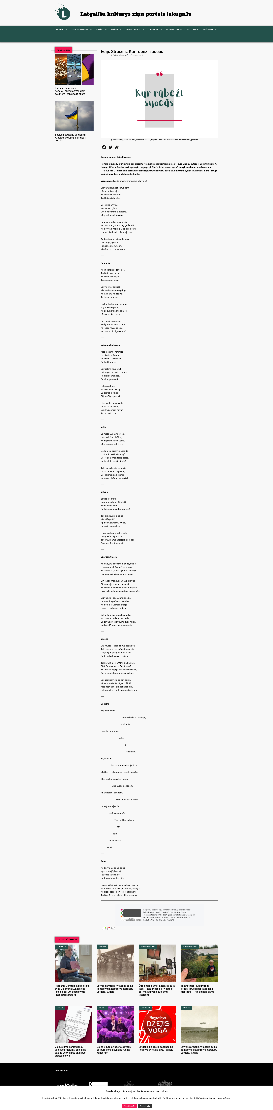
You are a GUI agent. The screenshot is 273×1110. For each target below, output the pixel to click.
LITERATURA (61, 947)
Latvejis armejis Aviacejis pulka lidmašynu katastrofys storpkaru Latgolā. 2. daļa (115, 988)
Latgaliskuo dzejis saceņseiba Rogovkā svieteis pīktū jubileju (156, 1048)
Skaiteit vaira (145, 1106)
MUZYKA (102, 1008)
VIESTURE (102, 947)
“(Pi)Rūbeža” (107, 170)
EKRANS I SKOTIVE (148, 947)
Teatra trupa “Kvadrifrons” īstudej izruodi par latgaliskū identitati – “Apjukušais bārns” (198, 988)
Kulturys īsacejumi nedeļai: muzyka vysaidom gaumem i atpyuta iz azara (70, 91)
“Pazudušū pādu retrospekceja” (160, 163)
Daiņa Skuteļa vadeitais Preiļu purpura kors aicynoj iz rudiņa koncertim (114, 1049)
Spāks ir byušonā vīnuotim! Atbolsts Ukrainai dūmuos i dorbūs (70, 137)
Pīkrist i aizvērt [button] (129, 1106)
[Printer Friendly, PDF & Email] (108, 928)
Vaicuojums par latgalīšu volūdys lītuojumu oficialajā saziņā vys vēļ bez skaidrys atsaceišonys (70, 1051)
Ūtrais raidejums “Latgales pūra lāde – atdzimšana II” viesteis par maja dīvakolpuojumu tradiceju (157, 990)
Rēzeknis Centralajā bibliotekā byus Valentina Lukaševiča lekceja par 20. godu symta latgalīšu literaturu (72, 990)
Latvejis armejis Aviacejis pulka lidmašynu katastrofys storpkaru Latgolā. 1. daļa (199, 1049)
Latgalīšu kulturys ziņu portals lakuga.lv (136, 14)
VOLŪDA (60, 1008)
